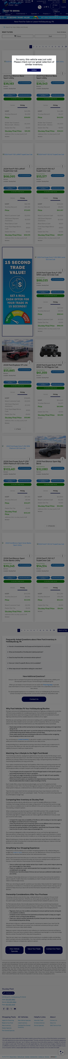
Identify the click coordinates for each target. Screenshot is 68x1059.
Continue (34, 70)
